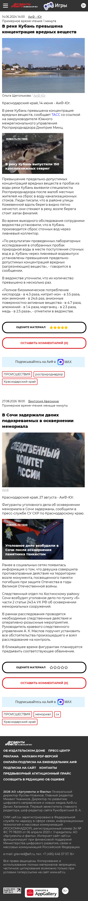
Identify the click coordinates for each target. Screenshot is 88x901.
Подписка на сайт (19, 768)
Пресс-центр (59, 750)
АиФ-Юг (39, 95)
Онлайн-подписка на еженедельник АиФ (40, 762)
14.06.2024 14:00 (13, 17)
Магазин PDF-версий (40, 756)
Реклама (11, 756)
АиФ (5, 490)
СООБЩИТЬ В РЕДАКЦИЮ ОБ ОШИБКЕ (33, 779)
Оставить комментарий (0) (44, 343)
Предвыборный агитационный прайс (37, 773)
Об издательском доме (24, 750)
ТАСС (56, 115)
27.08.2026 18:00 (13, 401)
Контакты (48, 768)
